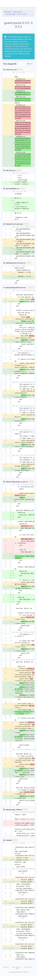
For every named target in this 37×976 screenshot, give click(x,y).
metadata (9, 840)
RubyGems (8, 12)
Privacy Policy (28, 967)
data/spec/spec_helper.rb (14, 809)
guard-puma (18, 12)
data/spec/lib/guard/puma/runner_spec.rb (18, 287)
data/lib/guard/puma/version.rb (15, 263)
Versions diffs (10, 14)
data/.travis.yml (10, 170)
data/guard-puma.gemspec (14, 224)
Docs (17, 968)
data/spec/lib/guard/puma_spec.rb (16, 482)
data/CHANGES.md (12, 188)
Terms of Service (17, 967)
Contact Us (6, 967)
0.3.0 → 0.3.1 (22, 14)
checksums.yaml (11, 69)
